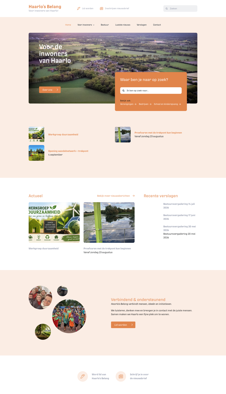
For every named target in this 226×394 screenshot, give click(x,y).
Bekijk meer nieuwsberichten (113, 195)
